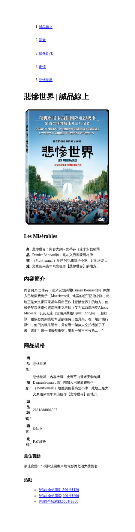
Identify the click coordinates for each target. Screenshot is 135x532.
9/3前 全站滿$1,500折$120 (59, 490)
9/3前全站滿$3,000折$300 (58, 501)
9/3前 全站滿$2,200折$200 (59, 496)
